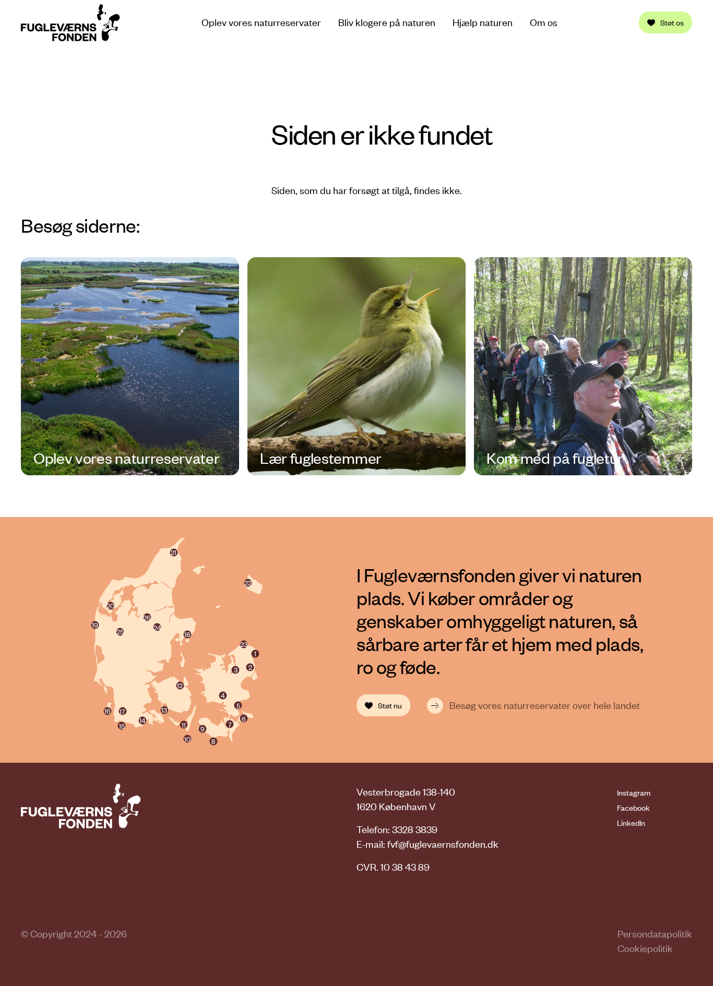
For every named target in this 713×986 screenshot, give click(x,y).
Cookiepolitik (645, 948)
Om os (543, 22)
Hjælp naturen (483, 22)
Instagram (633, 792)
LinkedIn (631, 822)
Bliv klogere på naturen (386, 22)
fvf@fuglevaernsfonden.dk (442, 843)
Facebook (633, 807)
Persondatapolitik (654, 933)
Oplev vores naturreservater (261, 22)
